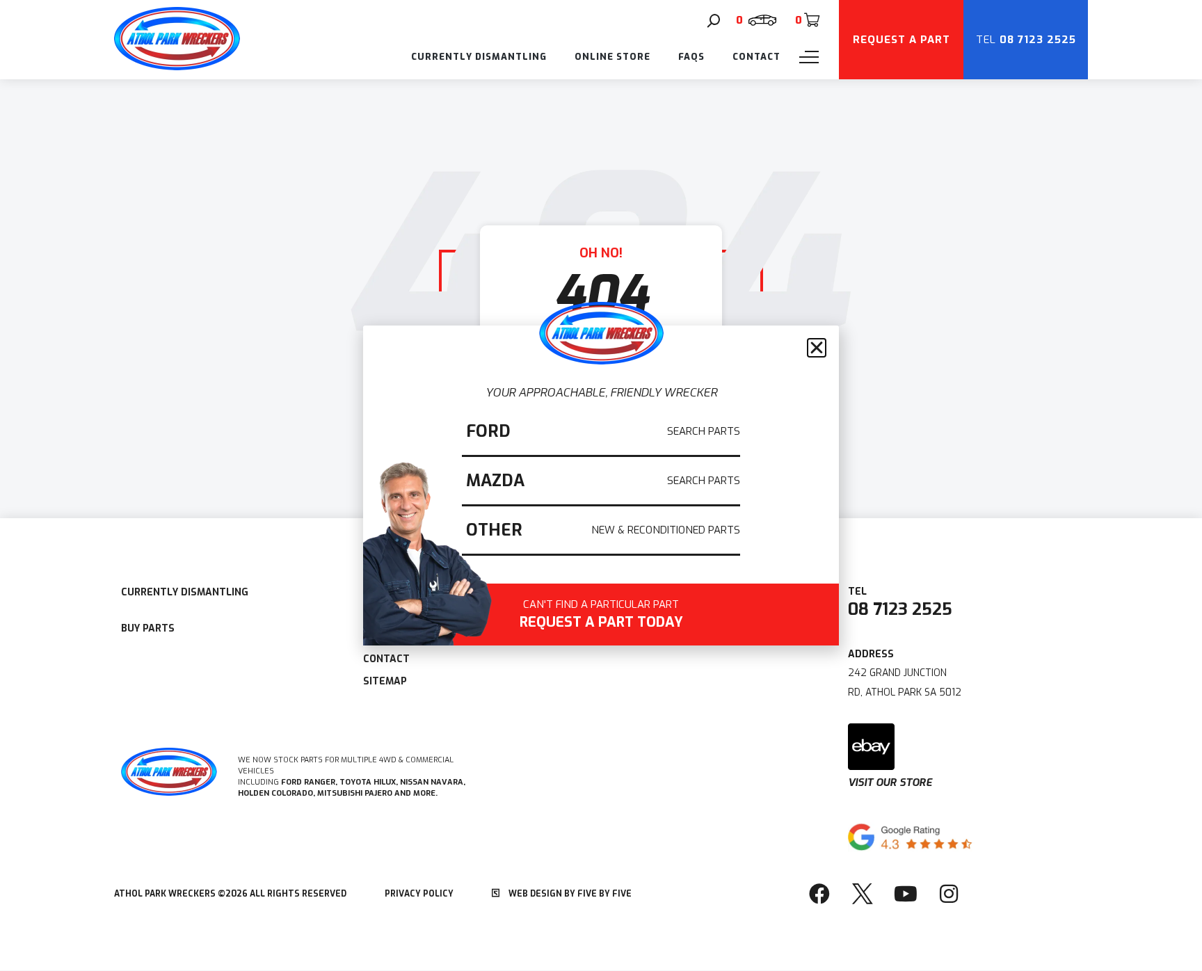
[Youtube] (906, 894)
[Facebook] (819, 894)
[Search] (713, 21)
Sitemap (385, 681)
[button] (816, 347)
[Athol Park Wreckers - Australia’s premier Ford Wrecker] (177, 67)
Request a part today (601, 616)
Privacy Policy (419, 893)
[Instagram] (949, 894)
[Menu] (809, 57)
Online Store (612, 57)
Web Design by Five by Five (569, 893)
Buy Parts (148, 628)
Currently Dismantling (479, 57)
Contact (756, 57)
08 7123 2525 (900, 609)
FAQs (691, 57)
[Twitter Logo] (862, 894)
